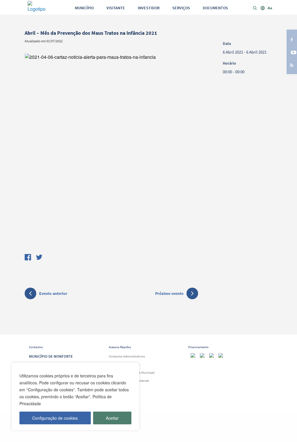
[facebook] (292, 39)
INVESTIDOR (149, 7)
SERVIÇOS (181, 7)
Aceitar (112, 418)
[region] (75, 396)
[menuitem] (84, 7)
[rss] (292, 64)
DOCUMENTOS (215, 7)
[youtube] (292, 51)
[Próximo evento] (192, 293)
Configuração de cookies (55, 418)
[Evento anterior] (30, 294)
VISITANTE (115, 7)
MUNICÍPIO (84, 7)
